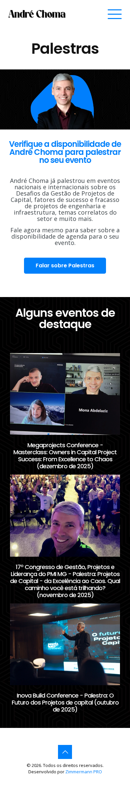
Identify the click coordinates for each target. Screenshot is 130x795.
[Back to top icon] (65, 752)
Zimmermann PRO (83, 772)
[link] (37, 14)
